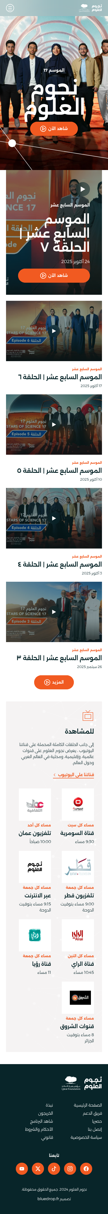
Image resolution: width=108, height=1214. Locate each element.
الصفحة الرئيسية (88, 1105)
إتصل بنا (95, 1129)
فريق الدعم (92, 1113)
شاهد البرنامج (41, 1121)
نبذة (49, 1105)
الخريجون (45, 1113)
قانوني (47, 1137)
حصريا (97, 1121)
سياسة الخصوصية (86, 1137)
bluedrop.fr (48, 1198)
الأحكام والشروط (39, 1129)
